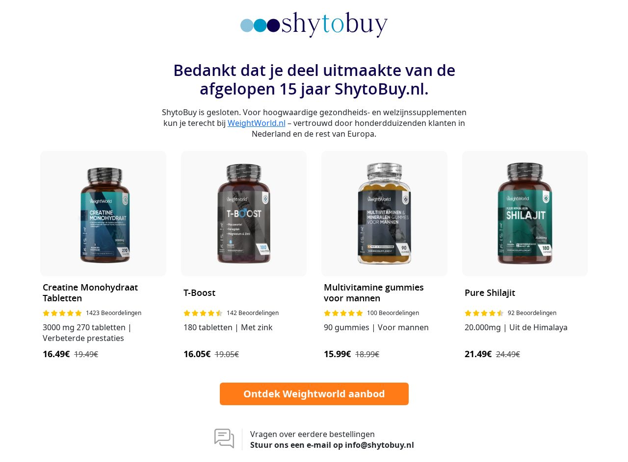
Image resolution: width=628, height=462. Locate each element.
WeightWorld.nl (257, 123)
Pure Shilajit (490, 293)
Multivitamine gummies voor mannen (374, 293)
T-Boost (199, 293)
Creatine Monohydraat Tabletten (90, 293)
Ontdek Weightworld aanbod (314, 393)
